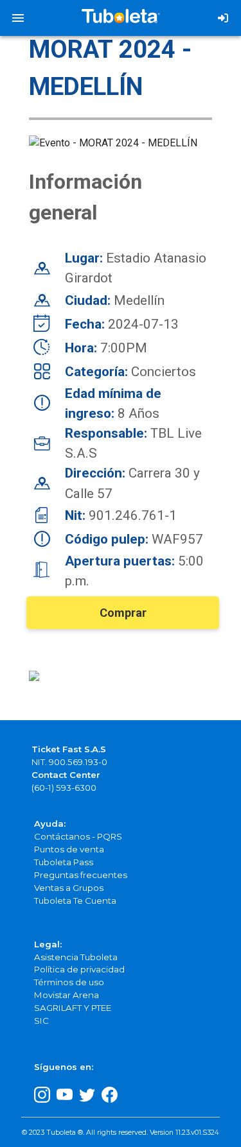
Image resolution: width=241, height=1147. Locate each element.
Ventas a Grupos (68, 888)
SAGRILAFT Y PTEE (72, 1008)
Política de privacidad (79, 969)
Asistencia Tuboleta (76, 957)
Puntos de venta (69, 849)
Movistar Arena (66, 995)
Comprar (123, 612)
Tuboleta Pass (63, 862)
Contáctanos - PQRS (78, 836)
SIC (41, 1020)
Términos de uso (69, 982)
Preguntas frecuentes (80, 875)
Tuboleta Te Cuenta (75, 900)
